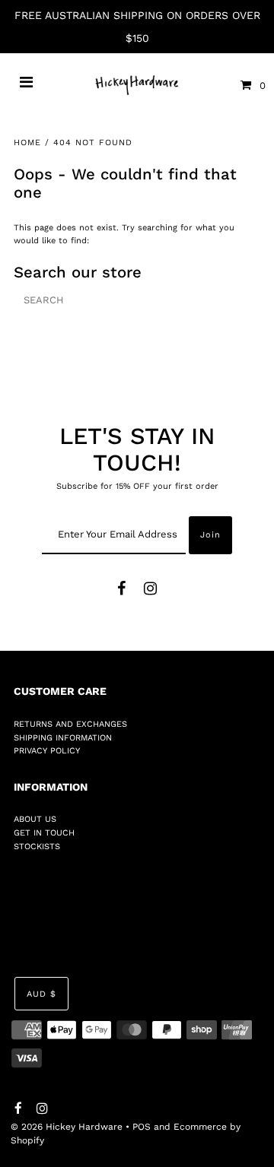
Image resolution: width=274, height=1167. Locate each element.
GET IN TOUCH (44, 833)
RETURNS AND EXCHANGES (70, 724)
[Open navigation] (26, 85)
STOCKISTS (37, 846)
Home (27, 142)
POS (141, 1126)
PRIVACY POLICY (47, 751)
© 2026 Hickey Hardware (67, 1126)
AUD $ (41, 994)
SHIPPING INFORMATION (63, 738)
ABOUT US (35, 819)
